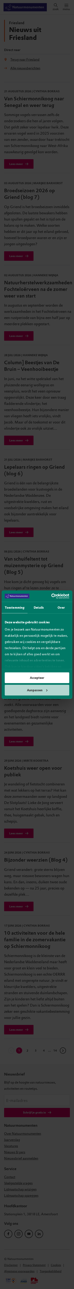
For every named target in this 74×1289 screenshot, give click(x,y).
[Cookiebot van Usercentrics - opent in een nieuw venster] (52, 596)
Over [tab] (61, 608)
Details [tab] (39, 608)
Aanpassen (35, 690)
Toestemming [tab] (14, 608)
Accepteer (37, 678)
